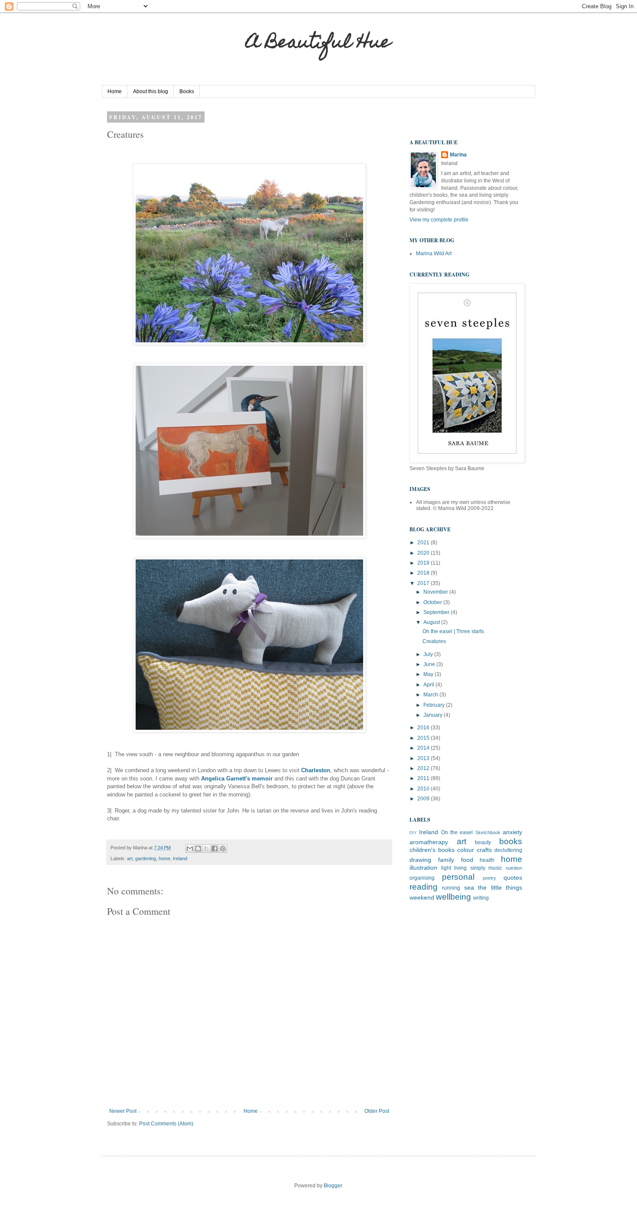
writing (481, 898)
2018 (424, 573)
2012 (424, 768)
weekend (422, 897)
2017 (424, 583)
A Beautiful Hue (318, 43)
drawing (420, 859)
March (431, 695)
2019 (424, 563)
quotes (513, 877)
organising (422, 878)
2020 (424, 553)
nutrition (514, 868)
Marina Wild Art (434, 253)
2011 (424, 778)
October (433, 602)
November (436, 592)
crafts (484, 849)
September (437, 612)
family (446, 859)
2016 (424, 728)
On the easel (457, 832)
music (495, 868)
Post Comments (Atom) (166, 1124)
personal (458, 876)
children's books (432, 849)
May (429, 674)
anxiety (512, 832)
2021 (424, 543)
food (467, 859)
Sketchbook (487, 832)
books (510, 841)
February (434, 705)
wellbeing (453, 896)
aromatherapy (429, 842)
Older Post (376, 1111)
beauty (483, 842)
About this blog (150, 91)
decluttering (508, 850)
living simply (469, 868)
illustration (423, 867)
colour (465, 849)
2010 (424, 789)
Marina (458, 155)
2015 (424, 738)
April (429, 685)
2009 (424, 799)
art (130, 858)
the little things (500, 887)
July (428, 654)
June (429, 664)
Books (186, 91)
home (164, 858)
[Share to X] (206, 848)
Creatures (434, 641)
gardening (145, 858)
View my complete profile (439, 220)
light (446, 868)
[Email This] (189, 848)
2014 (424, 748)
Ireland (180, 858)
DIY (413, 832)
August (432, 622)
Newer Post (122, 1111)
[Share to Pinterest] (222, 848)
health (487, 860)
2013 (424, 758)
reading (424, 886)
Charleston (315, 770)
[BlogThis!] (198, 848)
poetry (489, 878)
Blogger (333, 1186)
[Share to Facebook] (214, 848)
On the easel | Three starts (453, 631)
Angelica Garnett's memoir (237, 778)
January (433, 715)
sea (469, 887)
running (451, 888)
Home (114, 91)
